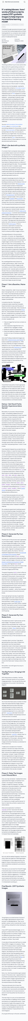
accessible (20, 198)
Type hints (9, 713)
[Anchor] (9, 147)
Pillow (23, 309)
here (13, 137)
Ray (21, 957)
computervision (14, 24)
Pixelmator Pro (18, 347)
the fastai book (10, 195)
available (12, 198)
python (21, 24)
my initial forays (14, 126)
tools (3, 26)
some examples (10, 130)
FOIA (13, 93)
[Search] (24, 2)
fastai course (21, 183)
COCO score (12, 224)
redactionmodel (6, 24)
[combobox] (24, 2)
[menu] (3, 2)
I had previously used (15, 340)
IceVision (14, 734)
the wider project (20, 88)
